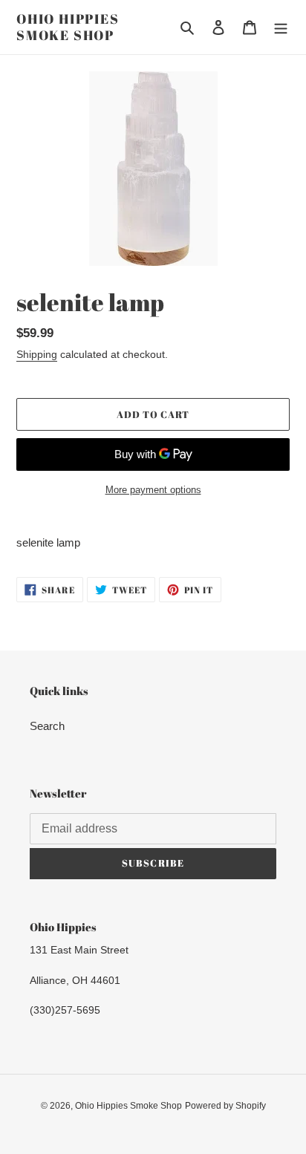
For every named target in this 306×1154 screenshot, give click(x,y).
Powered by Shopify (225, 1106)
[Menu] (280, 27)
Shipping (36, 354)
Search (47, 726)
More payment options (153, 489)
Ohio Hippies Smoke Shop (68, 27)
